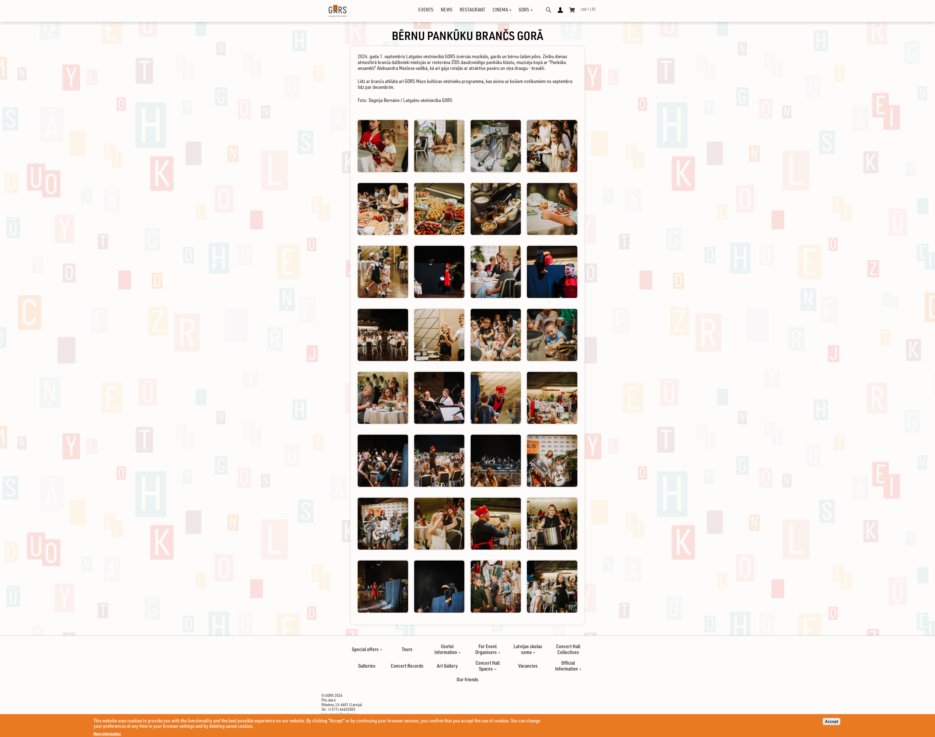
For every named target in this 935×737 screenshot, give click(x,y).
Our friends (467, 679)
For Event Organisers (486, 649)
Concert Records (407, 666)
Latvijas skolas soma (528, 649)
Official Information (567, 666)
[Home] (333, 11)
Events (425, 9)
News (446, 9)
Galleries (366, 666)
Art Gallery (447, 666)
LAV (584, 9)
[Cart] (572, 10)
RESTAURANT (472, 9)
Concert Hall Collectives (568, 649)
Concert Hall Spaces (488, 666)
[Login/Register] (560, 10)
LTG (593, 9)
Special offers (366, 649)
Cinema (501, 9)
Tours (407, 649)
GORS (524, 9)
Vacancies (528, 666)
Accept (831, 721)
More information (107, 733)
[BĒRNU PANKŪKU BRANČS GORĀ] (383, 146)
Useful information (446, 649)
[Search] (549, 10)
